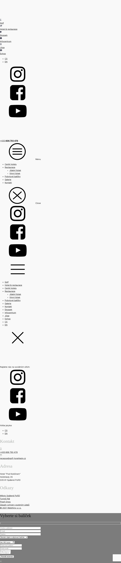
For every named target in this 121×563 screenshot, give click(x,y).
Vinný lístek (14, 173)
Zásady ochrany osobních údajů (14, 505)
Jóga (7, 316)
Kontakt (8, 182)
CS (6, 59)
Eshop (8, 319)
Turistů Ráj (5, 499)
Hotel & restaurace (13, 285)
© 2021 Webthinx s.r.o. (10, 508)
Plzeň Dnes (5, 502)
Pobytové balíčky (13, 176)
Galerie (8, 179)
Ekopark (8, 309)
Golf (7, 282)
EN (6, 62)
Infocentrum (10, 313)
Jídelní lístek (15, 170)
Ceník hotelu (11, 164)
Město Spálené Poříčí (10, 496)
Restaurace (10, 167)
